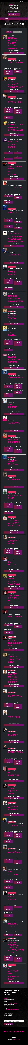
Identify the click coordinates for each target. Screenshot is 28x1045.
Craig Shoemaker (14, 872)
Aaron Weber (16, 62)
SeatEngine (17, 1039)
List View (9, 31)
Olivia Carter (12, 316)
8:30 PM (8, 73)
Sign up (21, 1)
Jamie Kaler (15, 254)
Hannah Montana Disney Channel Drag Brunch (15, 43)
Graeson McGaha (13, 405)
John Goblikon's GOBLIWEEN (14, 581)
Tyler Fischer (12, 273)
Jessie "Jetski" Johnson (13, 791)
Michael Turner (13, 925)
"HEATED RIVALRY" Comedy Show (16, 84)
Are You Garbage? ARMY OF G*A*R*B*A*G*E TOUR (16, 947)
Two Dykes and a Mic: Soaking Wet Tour (15, 524)
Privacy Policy (7, 1031)
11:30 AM (8, 153)
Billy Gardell (13, 898)
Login (26, 1)
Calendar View (17, 31)
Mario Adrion (15, 696)
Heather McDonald (14, 440)
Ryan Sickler (15, 752)
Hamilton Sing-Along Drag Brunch (15, 298)
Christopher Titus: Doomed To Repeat (15, 170)
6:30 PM (18, 385)
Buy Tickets (14, 52)
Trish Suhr (14, 717)
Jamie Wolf (14, 422)
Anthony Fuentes (13, 808)
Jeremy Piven (16, 825)
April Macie (14, 187)
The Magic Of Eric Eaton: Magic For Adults (15, 599)
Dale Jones (14, 102)
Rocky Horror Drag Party (15, 643)
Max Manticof (13, 563)
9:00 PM (18, 387)
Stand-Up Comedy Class (13, 144)
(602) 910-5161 (14, 9)
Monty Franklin (13, 773)
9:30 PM (8, 111)
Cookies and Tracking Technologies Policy (16, 1031)
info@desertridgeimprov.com (14, 11)
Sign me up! (8, 1024)
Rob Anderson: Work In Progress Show (14, 973)
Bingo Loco (14, 212)
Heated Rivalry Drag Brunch (15, 359)
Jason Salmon (12, 333)
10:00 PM (8, 220)
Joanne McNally (13, 462)
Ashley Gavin (15, 852)
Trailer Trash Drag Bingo (14, 659)
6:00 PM (8, 71)
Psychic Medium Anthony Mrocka (13, 678)
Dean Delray (15, 616)
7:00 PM (8, 109)
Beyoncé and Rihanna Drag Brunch (15, 127)
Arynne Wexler (12, 542)
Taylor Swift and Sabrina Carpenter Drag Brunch (15, 237)
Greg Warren (15, 377)
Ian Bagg (13, 735)
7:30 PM (8, 386)
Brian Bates (15, 479)
